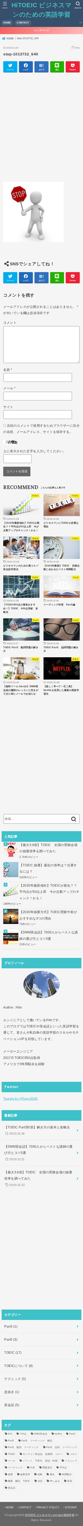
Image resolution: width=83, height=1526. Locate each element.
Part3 (10, 1326)
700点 (23, 1433)
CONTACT (23, 22)
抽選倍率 (25, 1474)
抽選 (10, 1474)
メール (9, 388)
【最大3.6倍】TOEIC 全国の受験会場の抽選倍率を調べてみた (48, 848)
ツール (11, 1460)
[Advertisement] (41, 129)
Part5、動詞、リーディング (23, 1447)
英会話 (11, 1405)
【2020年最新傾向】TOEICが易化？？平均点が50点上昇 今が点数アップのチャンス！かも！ (49, 892)
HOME (7, 22)
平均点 (63, 1467)
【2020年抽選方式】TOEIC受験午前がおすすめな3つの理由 (48, 915)
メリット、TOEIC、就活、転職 (40, 1460)
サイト (8, 407)
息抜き (11, 1392)
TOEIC (12, 1352)
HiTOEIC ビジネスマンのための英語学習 (49, 1515)
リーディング (15, 1467)
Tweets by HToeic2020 (20, 1098)
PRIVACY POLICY (48, 1507)
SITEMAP (71, 1507)
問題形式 (47, 1467)
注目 (40, 1481)
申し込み (55, 1481)
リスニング (71, 1460)
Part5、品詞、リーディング (61, 1447)
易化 (52, 1474)
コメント (10, 322)
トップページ (41, 30)
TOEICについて (18, 1366)
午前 (32, 1467)
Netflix (58, 1433)
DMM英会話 (40, 1433)
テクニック (15, 1379)
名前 (7, 370)
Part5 (10, 1339)
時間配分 (67, 1474)
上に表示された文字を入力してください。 (34, 451)
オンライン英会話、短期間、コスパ (42, 1454)
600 (10, 1433)
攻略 (40, 1474)
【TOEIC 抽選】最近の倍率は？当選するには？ (48, 868)
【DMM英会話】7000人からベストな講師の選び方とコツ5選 (48, 935)
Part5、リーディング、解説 (36, 1440)
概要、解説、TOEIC (19, 1481)
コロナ (73, 1454)
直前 (69, 1481)
